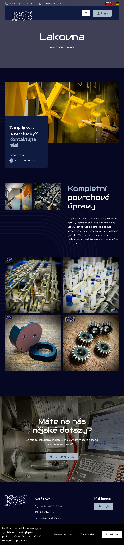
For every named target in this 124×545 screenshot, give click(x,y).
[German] (117, 3)
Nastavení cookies (63, 534)
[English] (112, 3)
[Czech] (107, 3)
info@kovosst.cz (52, 3)
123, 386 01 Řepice (50, 517)
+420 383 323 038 (21, 3)
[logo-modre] (22, 12)
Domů (52, 46)
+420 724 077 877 (26, 160)
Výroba (60, 46)
